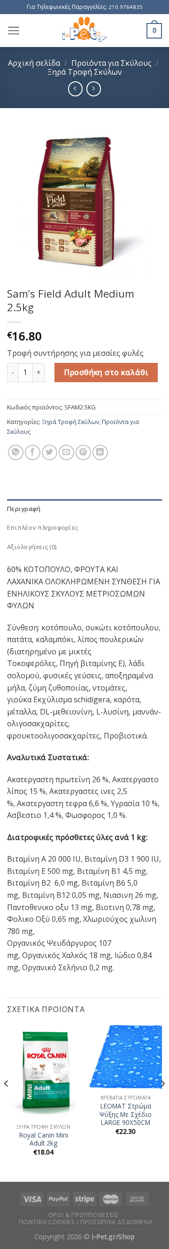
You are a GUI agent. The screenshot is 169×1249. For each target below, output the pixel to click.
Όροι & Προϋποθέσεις (83, 1215)
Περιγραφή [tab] (23, 508)
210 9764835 (125, 6)
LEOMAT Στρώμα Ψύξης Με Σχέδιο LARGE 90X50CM (126, 1114)
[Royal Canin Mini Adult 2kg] (43, 1072)
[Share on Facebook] (32, 452)
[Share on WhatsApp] (15, 452)
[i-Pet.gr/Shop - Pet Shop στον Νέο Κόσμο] (85, 31)
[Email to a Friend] (66, 452)
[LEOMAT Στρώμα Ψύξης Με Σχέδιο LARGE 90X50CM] (125, 1057)
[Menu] (14, 30)
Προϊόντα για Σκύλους (111, 63)
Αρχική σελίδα (34, 63)
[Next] (162, 1102)
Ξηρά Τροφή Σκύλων (84, 72)
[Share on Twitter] (49, 452)
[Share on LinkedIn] (100, 452)
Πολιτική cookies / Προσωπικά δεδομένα (86, 1222)
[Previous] (6, 1102)
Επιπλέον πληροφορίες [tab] (42, 527)
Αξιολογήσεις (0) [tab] (32, 546)
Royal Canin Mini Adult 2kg (43, 1139)
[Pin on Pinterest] (83, 452)
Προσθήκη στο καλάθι (106, 372)
